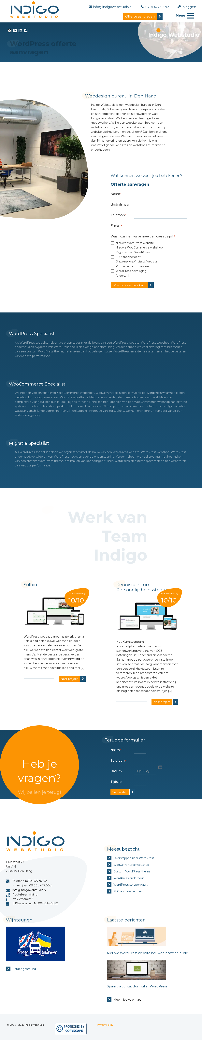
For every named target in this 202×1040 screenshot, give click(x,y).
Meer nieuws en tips (127, 999)
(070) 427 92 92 (36, 881)
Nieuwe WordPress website (135, 243)
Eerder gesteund (24, 969)
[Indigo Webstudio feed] (15, 31)
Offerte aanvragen (140, 16)
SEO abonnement (128, 257)
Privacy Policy (105, 1024)
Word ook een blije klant (129, 285)
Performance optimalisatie (134, 266)
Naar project (69, 679)
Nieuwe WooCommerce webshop (139, 247)
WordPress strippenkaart (130, 884)
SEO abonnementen (127, 891)
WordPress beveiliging (131, 271)
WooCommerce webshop (131, 865)
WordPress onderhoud (129, 878)
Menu (180, 15)
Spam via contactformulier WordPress (137, 986)
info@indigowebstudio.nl (29, 890)
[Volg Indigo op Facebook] (25, 31)
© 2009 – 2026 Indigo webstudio (25, 1024)
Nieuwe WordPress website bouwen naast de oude (147, 953)
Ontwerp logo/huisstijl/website (136, 261)
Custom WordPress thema (132, 871)
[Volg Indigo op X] (9, 31)
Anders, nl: (123, 275)
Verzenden (119, 792)
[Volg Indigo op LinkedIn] (20, 31)
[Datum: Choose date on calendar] (160, 767)
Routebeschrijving (24, 894)
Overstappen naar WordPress (133, 858)
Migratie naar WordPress (133, 252)
